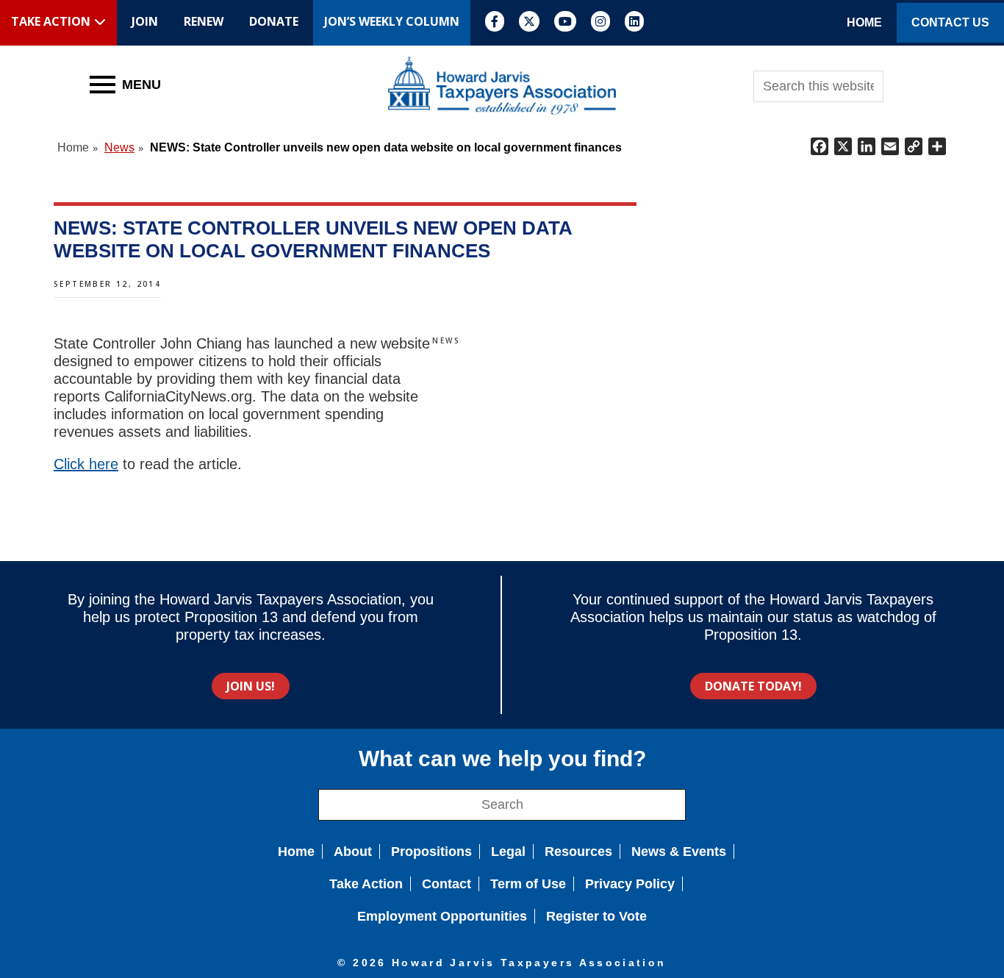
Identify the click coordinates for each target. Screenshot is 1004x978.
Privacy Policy (630, 884)
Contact (446, 884)
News (446, 340)
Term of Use (528, 884)
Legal (508, 851)
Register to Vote (596, 916)
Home (296, 851)
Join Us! (250, 686)
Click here (86, 464)
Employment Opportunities (442, 916)
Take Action (366, 884)
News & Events (678, 851)
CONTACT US (950, 22)
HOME (864, 22)
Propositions (431, 851)
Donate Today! (753, 686)
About (353, 851)
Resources (578, 851)
